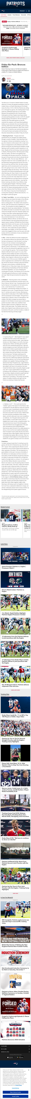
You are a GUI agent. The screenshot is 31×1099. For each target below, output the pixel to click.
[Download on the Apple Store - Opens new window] (10, 1057)
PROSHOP (22, 11)
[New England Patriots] (15, 1064)
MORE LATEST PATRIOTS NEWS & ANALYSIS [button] (15, 57)
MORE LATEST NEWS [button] (15, 690)
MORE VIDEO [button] (15, 893)
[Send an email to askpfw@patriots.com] (10, 81)
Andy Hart (9, 78)
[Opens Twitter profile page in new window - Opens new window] (8, 81)
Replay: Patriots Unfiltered (13, 21)
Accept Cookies (15, 1096)
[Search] (26, 11)
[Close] (28, 1070)
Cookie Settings (15, 1088)
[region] (15, 1083)
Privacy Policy (19, 1085)
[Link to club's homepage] (3, 10)
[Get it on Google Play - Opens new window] (20, 1058)
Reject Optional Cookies (15, 1092)
